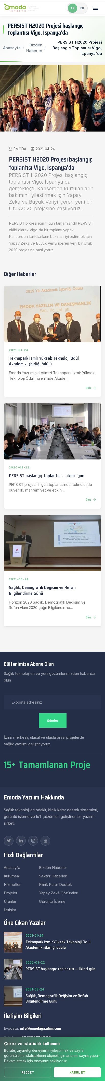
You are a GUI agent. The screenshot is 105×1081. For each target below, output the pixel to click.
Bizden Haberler (53, 867)
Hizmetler (12, 884)
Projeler (10, 892)
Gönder (52, 720)
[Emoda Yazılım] (21, 8)
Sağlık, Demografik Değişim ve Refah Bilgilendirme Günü (42, 590)
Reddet (27, 1072)
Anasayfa (12, 47)
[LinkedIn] (21, 841)
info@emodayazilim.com (40, 1028)
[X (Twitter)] (9, 841)
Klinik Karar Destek (55, 884)
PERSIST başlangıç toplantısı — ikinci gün (46, 475)
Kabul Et (77, 1072)
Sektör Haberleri (53, 876)
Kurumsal (12, 876)
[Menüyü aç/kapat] (95, 8)
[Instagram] (33, 841)
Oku (88, 388)
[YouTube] (45, 841)
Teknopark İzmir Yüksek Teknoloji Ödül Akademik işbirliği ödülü (44, 361)
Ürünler (10, 901)
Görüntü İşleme (52, 901)
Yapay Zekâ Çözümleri (58, 892)
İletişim (10, 909)
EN (82, 8)
